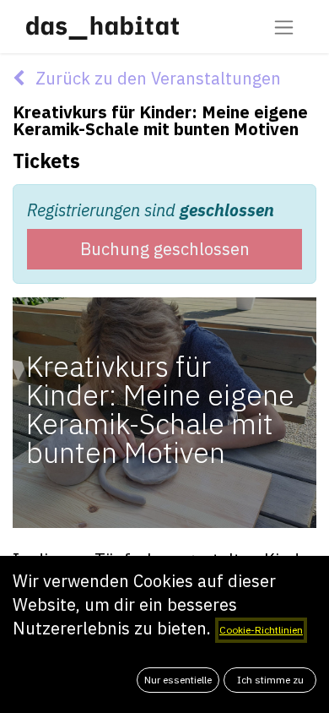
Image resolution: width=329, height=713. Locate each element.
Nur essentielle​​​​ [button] (178, 679)
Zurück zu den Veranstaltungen (156, 78)
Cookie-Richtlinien (261, 629)
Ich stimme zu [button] (270, 679)
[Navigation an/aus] (284, 26)
